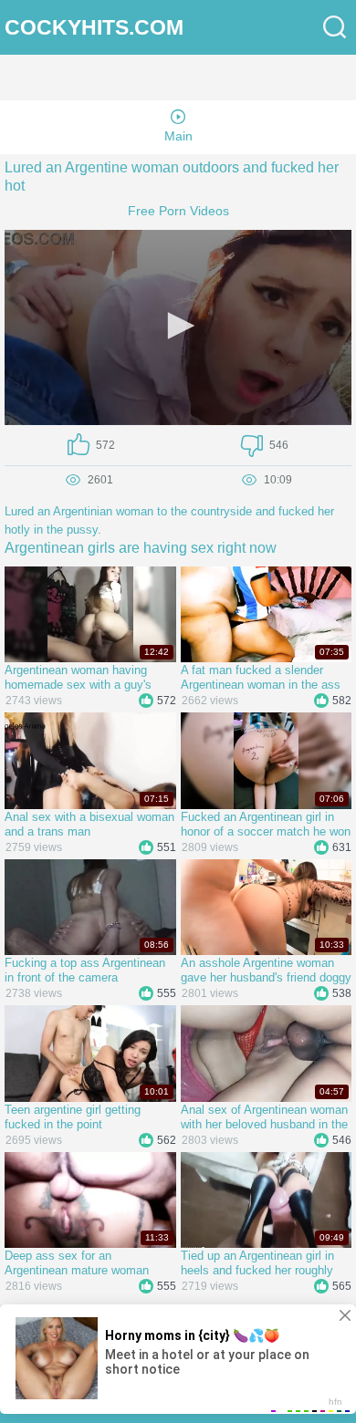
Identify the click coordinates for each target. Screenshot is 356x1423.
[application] (178, 327)
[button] (178, 326)
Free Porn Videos (178, 210)
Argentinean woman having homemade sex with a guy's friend (78, 677)
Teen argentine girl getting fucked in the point (73, 1117)
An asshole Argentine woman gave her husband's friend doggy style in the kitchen (266, 970)
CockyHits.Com (94, 27)
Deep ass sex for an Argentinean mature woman (77, 1263)
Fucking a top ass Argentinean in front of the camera (85, 970)
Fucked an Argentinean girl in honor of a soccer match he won (266, 824)
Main (178, 136)
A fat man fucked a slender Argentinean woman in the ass (260, 677)
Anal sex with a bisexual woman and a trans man (89, 824)
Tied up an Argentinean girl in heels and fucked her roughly (257, 1263)
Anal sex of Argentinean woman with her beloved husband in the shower (264, 1117)
